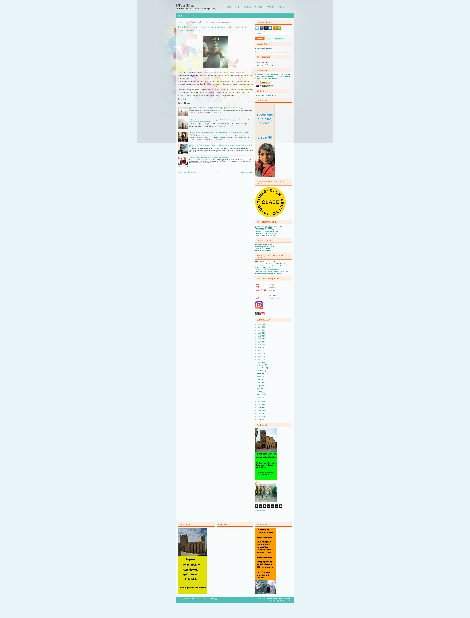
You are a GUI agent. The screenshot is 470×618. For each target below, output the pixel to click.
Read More (217, 112)
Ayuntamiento (259, 7)
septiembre (261, 374)
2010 (260, 407)
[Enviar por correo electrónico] (179, 99)
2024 (260, 330)
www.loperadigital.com (187, 30)
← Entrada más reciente (187, 172)
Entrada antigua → (246, 172)
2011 (260, 404)
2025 (260, 327)
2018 (260, 348)
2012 (260, 402)
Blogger (215, 599)
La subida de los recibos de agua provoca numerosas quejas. (213, 27)
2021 (260, 339)
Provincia (247, 7)
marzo (259, 392)
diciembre (261, 365)
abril (259, 389)
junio (259, 383)
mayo (259, 386)
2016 (260, 354)
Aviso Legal (261, 510)
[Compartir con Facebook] (186, 99)
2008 (260, 413)
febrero (260, 394)
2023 (260, 333)
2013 (260, 363)
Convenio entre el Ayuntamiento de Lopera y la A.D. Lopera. (208, 157)
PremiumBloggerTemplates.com (281, 600)
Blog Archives (280, 39)
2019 (260, 345)
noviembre (261, 368)
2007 (260, 416)
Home (181, 22)
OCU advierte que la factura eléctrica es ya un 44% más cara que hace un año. (215, 107)
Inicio (229, 7)
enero (259, 397)
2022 (260, 336)
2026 (260, 324)
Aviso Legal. (271, 7)
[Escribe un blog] (181, 99)
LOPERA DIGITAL (185, 5)
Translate (272, 65)
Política (237, 7)
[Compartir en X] (184, 99)
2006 (260, 419)
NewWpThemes (266, 599)
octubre (260, 371)
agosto (260, 377)
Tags (268, 39)
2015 (260, 357)
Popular (260, 39)
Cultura (281, 7)
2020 (260, 342)
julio (258, 380)
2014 (260, 360)
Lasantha (288, 599)
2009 (260, 410)
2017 (260, 351)
